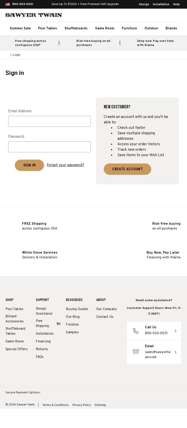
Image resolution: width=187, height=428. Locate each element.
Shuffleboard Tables (15, 331)
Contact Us (104, 317)
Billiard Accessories (14, 319)
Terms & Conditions (55, 405)
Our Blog (73, 317)
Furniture (129, 28)
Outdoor (151, 28)
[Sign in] (166, 16)
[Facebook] (107, 328)
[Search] (156, 16)
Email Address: (20, 111)
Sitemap (100, 405)
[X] (98, 339)
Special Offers (16, 349)
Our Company (106, 309)
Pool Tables (47, 28)
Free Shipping (42, 323)
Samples (72, 332)
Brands (171, 28)
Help (176, 4)
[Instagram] (98, 328)
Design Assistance (44, 311)
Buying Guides (77, 309)
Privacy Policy (82, 405)
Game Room (104, 28)
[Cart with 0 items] (176, 16)
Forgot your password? (65, 165)
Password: (16, 137)
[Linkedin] (107, 339)
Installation (161, 4)
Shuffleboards (76, 28)
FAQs (40, 357)
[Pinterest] (115, 328)
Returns (42, 349)
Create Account (127, 169)
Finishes (72, 325)
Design (144, 4)
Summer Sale (20, 28)
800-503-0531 (22, 4)
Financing (43, 341)
